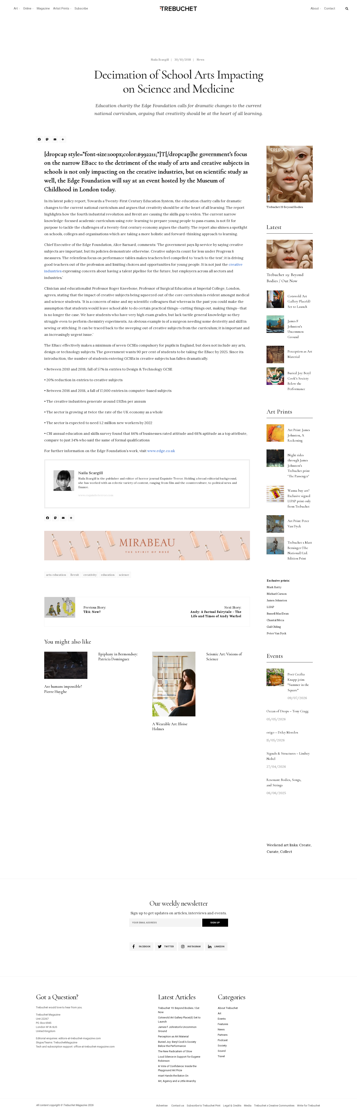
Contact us (177, 1105)
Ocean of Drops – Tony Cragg (287, 711)
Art (16, 8)
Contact (329, 8)
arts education (56, 575)
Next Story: (215, 611)
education (107, 575)
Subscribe (81, 8)
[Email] (56, 140)
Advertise (162, 1105)
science (124, 575)
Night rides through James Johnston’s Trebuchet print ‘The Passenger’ (299, 465)
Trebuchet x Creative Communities (274, 1105)
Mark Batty (274, 587)
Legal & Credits (232, 1105)
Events (222, 1018)
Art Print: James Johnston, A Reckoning (299, 435)
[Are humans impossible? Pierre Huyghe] (65, 665)
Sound (222, 1050)
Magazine (43, 8)
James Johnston (277, 600)
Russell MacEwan (278, 613)
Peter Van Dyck (276, 633)
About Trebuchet (228, 1008)
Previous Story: (94, 609)
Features (223, 1024)
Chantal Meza (275, 620)
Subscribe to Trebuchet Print (203, 1105)
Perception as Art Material (173, 1036)
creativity (89, 575)
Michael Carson (277, 594)
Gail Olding (274, 627)
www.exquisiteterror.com (95, 495)
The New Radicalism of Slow (175, 1051)
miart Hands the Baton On (173, 1075)
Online (27, 8)
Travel (221, 1056)
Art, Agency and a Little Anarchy (177, 1081)
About (315, 8)
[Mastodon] (48, 140)
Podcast (223, 1040)
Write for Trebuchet (308, 1105)
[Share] (63, 140)
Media (247, 1105)
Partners (222, 1034)
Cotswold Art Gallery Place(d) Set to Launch (299, 301)
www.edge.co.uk (161, 451)
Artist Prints (61, 8)
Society (222, 1045)
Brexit (74, 575)
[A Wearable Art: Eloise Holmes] (173, 684)
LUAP (270, 607)
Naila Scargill (160, 59)
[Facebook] (40, 140)
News (200, 59)
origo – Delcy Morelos (282, 732)
